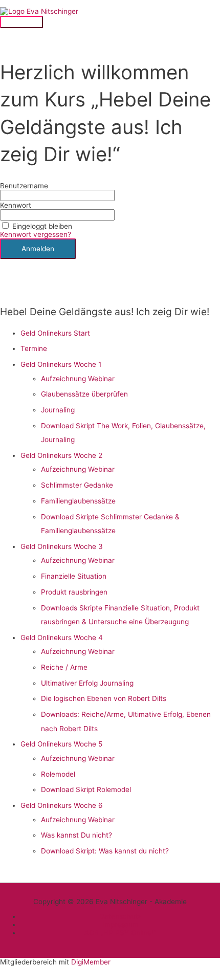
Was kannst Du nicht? (76, 835)
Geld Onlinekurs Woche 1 (60, 364)
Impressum (120, 924)
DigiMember (91, 962)
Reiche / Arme (64, 667)
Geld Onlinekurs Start (55, 333)
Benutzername (24, 186)
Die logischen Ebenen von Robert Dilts (103, 698)
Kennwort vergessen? (35, 234)
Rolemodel (58, 774)
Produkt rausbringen (74, 592)
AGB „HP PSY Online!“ (120, 933)
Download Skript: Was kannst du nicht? (105, 851)
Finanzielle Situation (73, 576)
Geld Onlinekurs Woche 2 (61, 455)
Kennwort (15, 205)
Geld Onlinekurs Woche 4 (61, 637)
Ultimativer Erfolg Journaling (87, 683)
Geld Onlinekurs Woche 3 (61, 546)
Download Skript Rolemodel (86, 789)
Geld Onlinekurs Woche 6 (61, 805)
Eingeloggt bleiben (42, 226)
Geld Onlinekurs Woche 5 (61, 744)
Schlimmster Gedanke (77, 485)
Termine (33, 348)
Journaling (58, 410)
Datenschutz (120, 916)
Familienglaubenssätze (78, 501)
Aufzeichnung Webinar (78, 379)
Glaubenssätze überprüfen (84, 394)
